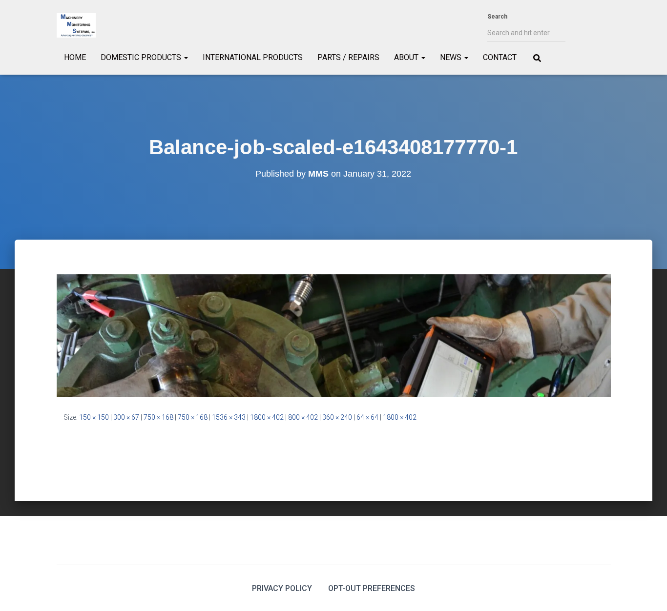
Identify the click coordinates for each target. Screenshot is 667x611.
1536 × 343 (229, 417)
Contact (500, 57)
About (407, 57)
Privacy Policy (282, 588)
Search (497, 16)
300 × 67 (126, 417)
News (451, 57)
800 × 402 (303, 417)
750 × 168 (158, 417)
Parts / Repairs (348, 57)
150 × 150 (94, 417)
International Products (253, 57)
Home (75, 57)
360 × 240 (337, 417)
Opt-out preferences (371, 588)
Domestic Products (142, 57)
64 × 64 (367, 417)
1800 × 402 (267, 417)
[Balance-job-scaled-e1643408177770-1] (334, 335)
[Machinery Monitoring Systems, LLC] (76, 25)
